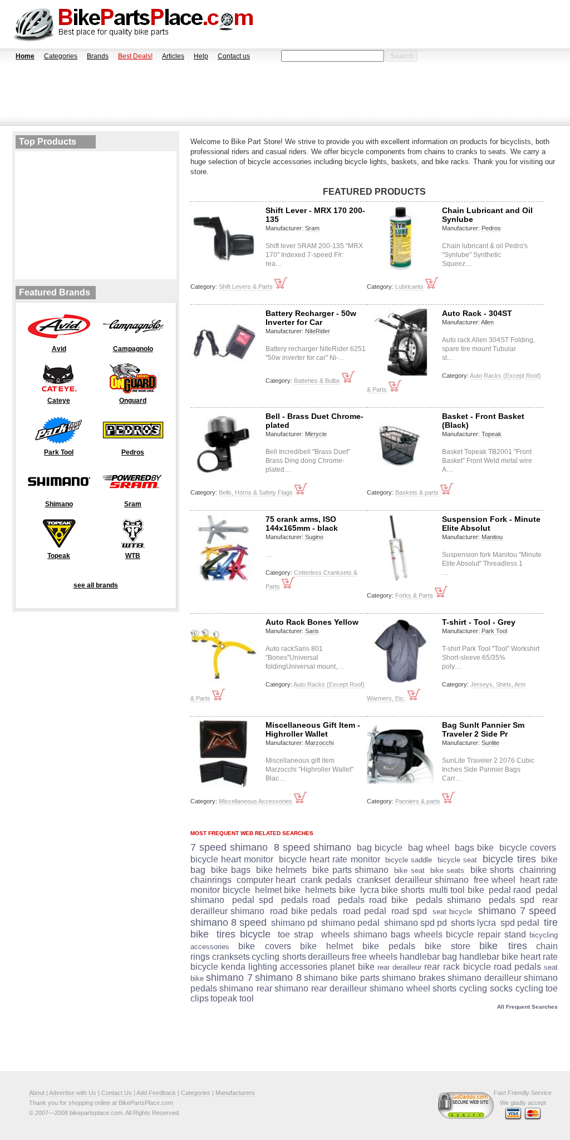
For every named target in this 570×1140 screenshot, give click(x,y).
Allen (487, 322)
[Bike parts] (133, 24)
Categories (60, 56)
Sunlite (490, 742)
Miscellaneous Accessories (255, 801)
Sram (312, 228)
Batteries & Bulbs (317, 380)
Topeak (491, 434)
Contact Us (116, 1092)
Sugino (314, 537)
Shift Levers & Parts (246, 286)
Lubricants (409, 286)
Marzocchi (319, 742)
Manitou (492, 537)
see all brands (95, 585)
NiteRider (317, 331)
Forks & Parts (414, 595)
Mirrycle (316, 434)
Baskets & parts (417, 492)
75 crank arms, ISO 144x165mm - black (302, 523)
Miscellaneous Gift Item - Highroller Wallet (313, 729)
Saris (312, 631)
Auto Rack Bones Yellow (312, 622)
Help (201, 56)
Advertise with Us (72, 1092)
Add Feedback (156, 1092)
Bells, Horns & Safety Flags (256, 492)
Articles (173, 56)
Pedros (491, 228)
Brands (98, 56)
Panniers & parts (417, 801)
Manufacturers (235, 1092)
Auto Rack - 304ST (477, 313)
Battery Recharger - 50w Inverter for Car (311, 318)
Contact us (234, 56)
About (37, 1092)
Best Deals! (135, 56)
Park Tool (494, 631)
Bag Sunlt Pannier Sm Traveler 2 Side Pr (483, 729)
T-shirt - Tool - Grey (478, 622)
